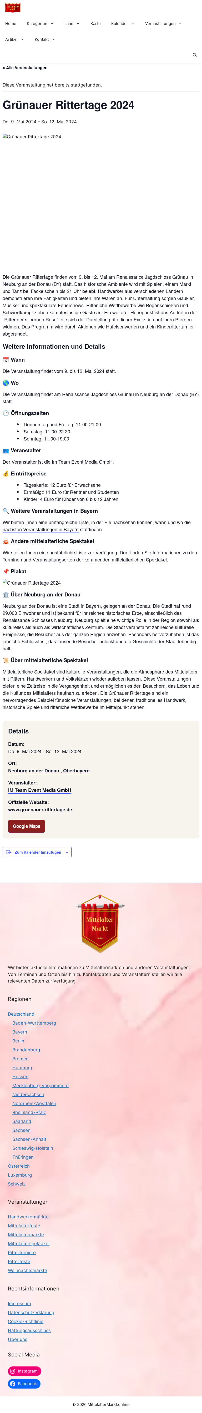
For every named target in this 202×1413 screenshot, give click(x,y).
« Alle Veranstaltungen (25, 67)
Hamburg (22, 1067)
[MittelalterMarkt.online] (13, 8)
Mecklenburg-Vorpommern (40, 1085)
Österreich (19, 1166)
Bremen (20, 1058)
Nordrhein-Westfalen (34, 1103)
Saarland (21, 1121)
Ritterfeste (19, 1261)
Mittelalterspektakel (28, 1243)
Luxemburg (20, 1175)
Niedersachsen (28, 1094)
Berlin (18, 1041)
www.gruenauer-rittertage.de (40, 809)
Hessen (20, 1076)
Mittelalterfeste (24, 1225)
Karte (95, 23)
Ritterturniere (22, 1252)
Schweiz (17, 1184)
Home (10, 23)
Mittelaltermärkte (26, 1234)
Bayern (19, 1032)
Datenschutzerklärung (31, 1312)
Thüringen (23, 1157)
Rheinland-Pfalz (29, 1112)
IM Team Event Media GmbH (39, 790)
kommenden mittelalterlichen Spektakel (125, 559)
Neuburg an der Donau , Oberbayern (49, 770)
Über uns (17, 1339)
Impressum (19, 1303)
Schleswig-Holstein (32, 1148)
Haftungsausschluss (29, 1330)
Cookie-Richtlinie (25, 1321)
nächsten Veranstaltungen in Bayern (41, 529)
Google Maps (26, 826)
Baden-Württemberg (34, 1023)
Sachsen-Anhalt (29, 1139)
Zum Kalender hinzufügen (38, 852)
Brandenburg (26, 1049)
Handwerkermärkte (28, 1216)
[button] (195, 55)
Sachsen (21, 1130)
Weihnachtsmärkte (27, 1270)
